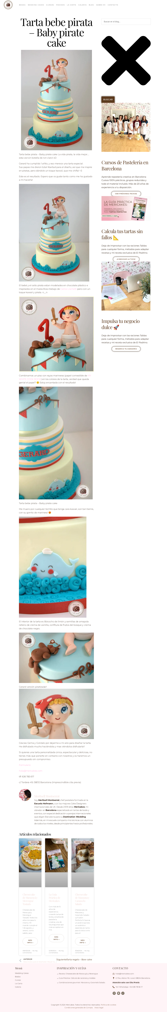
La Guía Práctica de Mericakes (54, 898)
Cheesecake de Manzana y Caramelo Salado (82, 899)
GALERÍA (82, 5)
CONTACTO (113, 5)
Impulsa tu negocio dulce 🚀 (120, 324)
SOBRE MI (101, 5)
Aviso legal (99, 1007)
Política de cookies (108, 1005)
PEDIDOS (60, 5)
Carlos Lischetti (68, 289)
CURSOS (50, 5)
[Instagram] (114, 993)
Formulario (25, 765)
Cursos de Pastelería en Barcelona (124, 165)
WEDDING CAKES (36, 5)
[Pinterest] (118, 993)
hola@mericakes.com (30, 770)
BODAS (22, 5)
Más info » (30, 941)
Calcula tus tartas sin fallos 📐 (122, 234)
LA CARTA (71, 5)
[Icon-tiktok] (122, 993)
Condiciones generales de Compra (79, 1007)
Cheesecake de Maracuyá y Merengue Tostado (30, 899)
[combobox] (126, 21)
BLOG (91, 5)
